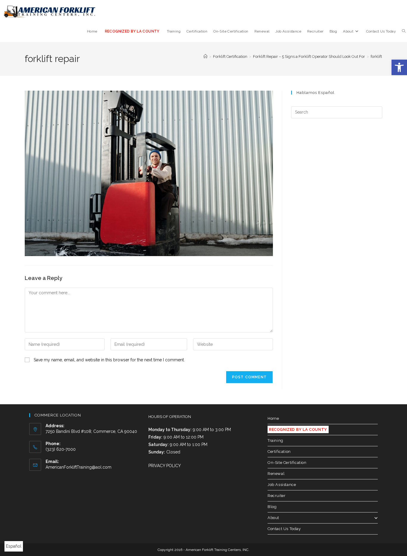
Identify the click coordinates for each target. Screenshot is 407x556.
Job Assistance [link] (282, 484)
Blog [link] (272, 506)
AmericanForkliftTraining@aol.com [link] (78, 467)
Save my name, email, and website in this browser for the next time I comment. (109, 359)
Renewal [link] (276, 473)
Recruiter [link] (276, 495)
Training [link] (275, 440)
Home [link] (273, 418)
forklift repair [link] (382, 56)
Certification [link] (279, 451)
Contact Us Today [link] (284, 528)
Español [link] (13, 546)
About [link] (273, 517)
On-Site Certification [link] (287, 462)
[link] (399, 67)
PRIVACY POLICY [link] (164, 465)
